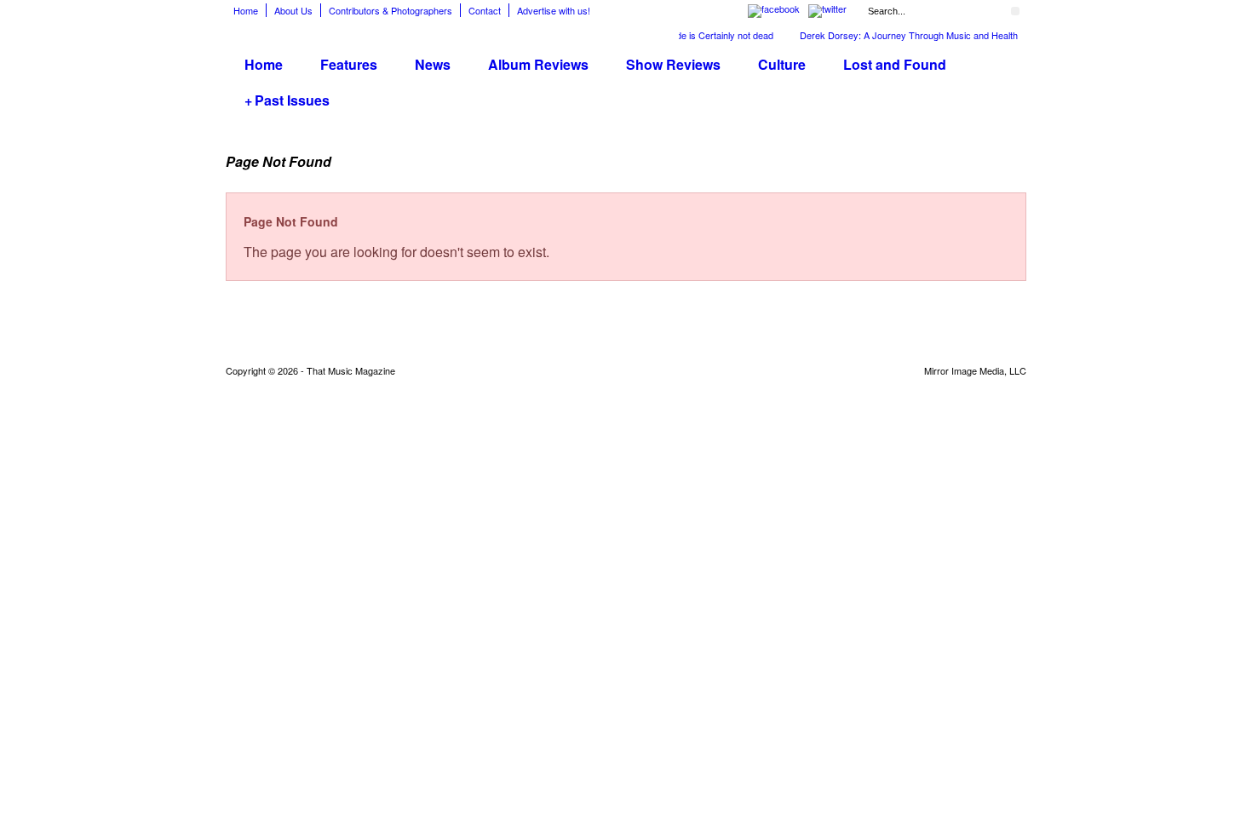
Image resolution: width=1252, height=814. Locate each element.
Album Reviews (538, 64)
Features (348, 64)
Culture (782, 64)
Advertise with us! (553, 10)
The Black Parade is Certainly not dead (685, 35)
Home (245, 10)
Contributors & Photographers (390, 10)
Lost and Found (894, 64)
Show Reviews (673, 64)
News (433, 64)
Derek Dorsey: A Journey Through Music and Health (901, 35)
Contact (484, 10)
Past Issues (287, 100)
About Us (293, 10)
